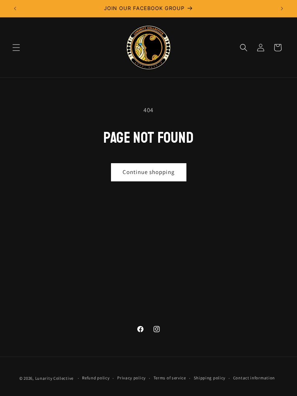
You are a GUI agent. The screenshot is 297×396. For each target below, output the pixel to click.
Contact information (254, 378)
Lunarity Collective (54, 378)
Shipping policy (210, 378)
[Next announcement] (281, 8)
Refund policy (95, 378)
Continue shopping (149, 172)
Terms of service (170, 378)
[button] (16, 47)
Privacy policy (131, 378)
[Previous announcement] (15, 8)
